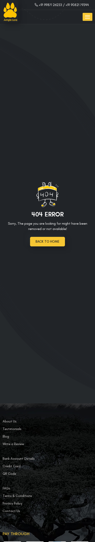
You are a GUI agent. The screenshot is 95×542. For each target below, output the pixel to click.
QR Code (9, 474)
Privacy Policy (12, 503)
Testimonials (12, 429)
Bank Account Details (19, 459)
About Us (10, 421)
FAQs (6, 488)
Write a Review (13, 444)
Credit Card (12, 466)
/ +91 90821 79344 (76, 5)
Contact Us (11, 511)
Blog (6, 436)
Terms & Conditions (17, 496)
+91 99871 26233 (50, 5)
